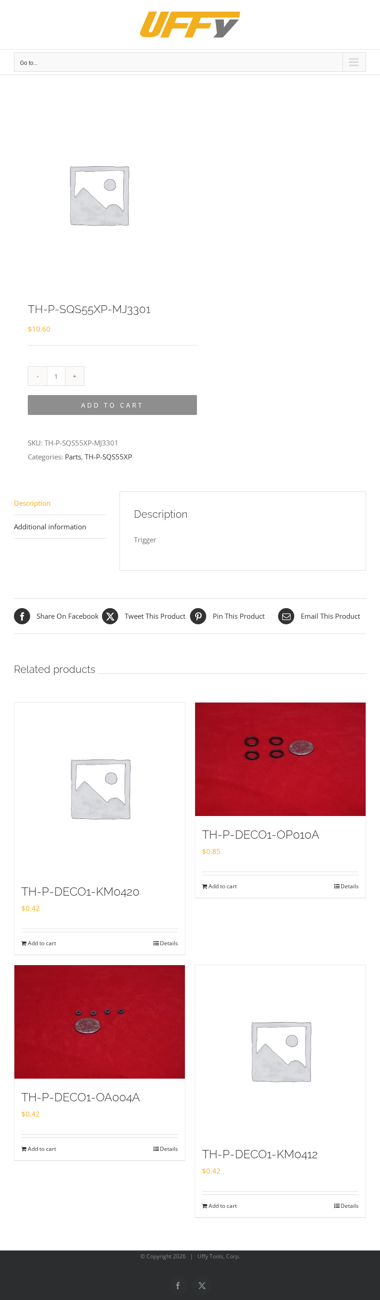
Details (169, 943)
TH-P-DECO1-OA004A (80, 1097)
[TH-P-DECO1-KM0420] (99, 788)
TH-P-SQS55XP (108, 456)
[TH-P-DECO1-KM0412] (280, 1050)
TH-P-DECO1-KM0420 (80, 891)
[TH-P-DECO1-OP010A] (280, 759)
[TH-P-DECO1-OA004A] (99, 1022)
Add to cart (112, 405)
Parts (73, 456)
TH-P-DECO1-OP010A (260, 835)
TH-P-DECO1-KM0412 (260, 1154)
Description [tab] (32, 503)
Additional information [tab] (50, 526)
